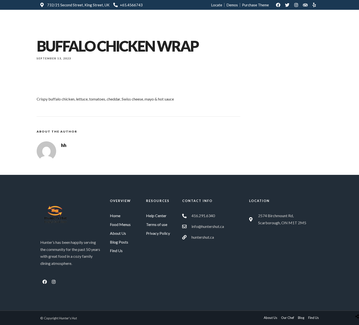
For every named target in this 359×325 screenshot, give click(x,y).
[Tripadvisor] (305, 4)
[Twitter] (287, 4)
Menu (197, 23)
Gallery (245, 23)
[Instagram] (296, 4)
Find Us (268, 23)
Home (176, 23)
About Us (220, 23)
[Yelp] (314, 4)
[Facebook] (278, 4)
